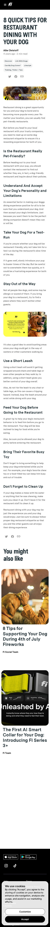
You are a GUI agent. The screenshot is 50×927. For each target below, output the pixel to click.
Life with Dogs (21, 61)
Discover (8, 61)
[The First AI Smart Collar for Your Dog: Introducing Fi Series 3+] (25, 698)
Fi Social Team (10, 652)
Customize (25, 911)
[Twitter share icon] (10, 77)
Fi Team (7, 753)
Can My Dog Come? (13, 65)
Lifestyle (27, 65)
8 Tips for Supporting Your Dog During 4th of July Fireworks (25, 636)
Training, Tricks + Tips (14, 70)
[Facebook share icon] (16, 77)
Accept (25, 919)
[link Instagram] (6, 865)
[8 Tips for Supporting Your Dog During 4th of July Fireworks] (25, 596)
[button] (5, 324)
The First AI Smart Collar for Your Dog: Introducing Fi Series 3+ (25, 737)
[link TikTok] (15, 865)
